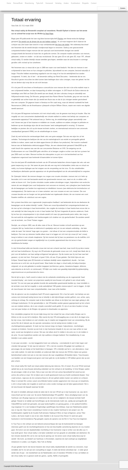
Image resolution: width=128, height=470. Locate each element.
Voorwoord (49, 3)
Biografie (85, 3)
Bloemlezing (29, 3)
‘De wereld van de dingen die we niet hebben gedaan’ (37, 42)
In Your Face (48, 34)
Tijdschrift (39, 3)
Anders (66, 3)
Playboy (60, 39)
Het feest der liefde (62, 45)
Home (9, 3)
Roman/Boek (18, 3)
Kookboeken (75, 3)
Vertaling (58, 3)
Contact (93, 3)
